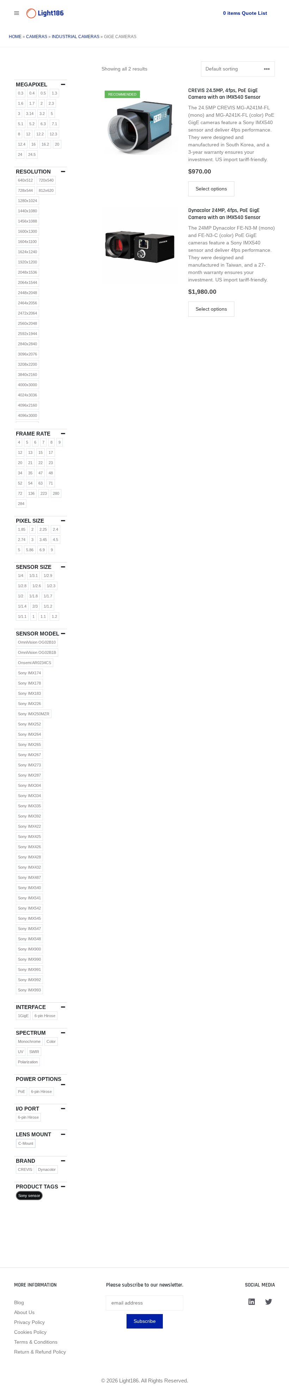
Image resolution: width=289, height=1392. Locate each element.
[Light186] (45, 13)
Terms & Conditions (35, 1342)
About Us (24, 1312)
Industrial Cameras (75, 36)
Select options (211, 189)
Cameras (36, 36)
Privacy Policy (29, 1322)
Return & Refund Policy (40, 1352)
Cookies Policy (30, 1332)
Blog (19, 1302)
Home (15, 36)
